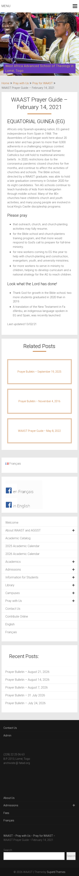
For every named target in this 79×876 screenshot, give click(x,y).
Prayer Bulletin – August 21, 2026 (27, 672)
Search (7, 850)
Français (11, 632)
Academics (13, 562)
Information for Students (21, 577)
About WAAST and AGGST (23, 530)
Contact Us (12, 608)
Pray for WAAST (42, 83)
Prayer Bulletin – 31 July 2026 (25, 695)
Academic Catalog (17, 538)
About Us (9, 797)
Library (9, 585)
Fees (6, 813)
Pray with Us (21, 83)
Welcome (11, 522)
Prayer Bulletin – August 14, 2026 (27, 679)
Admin (7, 735)
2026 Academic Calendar (22, 554)
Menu (6, 6)
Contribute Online (16, 616)
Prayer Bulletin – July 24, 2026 (25, 703)
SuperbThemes (56, 872)
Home (5, 83)
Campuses (12, 593)
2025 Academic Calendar (22, 546)
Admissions (13, 569)
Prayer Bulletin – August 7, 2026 (26, 687)
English (10, 624)
